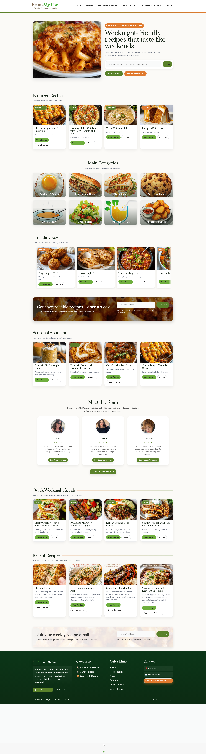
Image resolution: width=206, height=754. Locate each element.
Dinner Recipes (130, 6)
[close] (104, 745)
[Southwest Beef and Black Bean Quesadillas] (156, 509)
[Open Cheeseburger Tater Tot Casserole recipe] (49, 115)
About (169, 6)
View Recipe (41, 140)
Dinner (90, 143)
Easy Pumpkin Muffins (49, 273)
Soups (126, 137)
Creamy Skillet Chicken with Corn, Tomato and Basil (83, 131)
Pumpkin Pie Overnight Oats (47, 367)
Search (167, 64)
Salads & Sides (85, 212)
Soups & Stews (114, 73)
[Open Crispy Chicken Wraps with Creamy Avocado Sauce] (49, 509)
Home (78, 6)
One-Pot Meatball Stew (118, 365)
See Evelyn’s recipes (103, 460)
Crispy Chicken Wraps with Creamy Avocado (47, 524)
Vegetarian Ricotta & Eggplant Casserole (153, 589)
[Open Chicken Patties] (49, 574)
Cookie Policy (116, 688)
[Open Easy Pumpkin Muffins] (56, 258)
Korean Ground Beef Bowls (117, 524)
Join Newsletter (44, 690)
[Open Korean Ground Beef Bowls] (120, 509)
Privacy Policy (117, 684)
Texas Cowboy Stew (128, 273)
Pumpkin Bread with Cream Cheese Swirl (81, 367)
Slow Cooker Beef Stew (170, 273)
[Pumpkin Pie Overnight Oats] (49, 352)
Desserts (163, 137)
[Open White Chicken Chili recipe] (120, 115)
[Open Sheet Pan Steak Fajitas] (120, 574)
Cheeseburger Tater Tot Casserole (48, 130)
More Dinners (42, 145)
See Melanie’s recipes (148, 460)
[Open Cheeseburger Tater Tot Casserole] (156, 352)
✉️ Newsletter (152, 674)
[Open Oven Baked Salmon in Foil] (85, 574)
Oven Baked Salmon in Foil (82, 589)
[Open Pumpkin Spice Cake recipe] (156, 115)
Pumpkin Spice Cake (153, 128)
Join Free (163, 304)
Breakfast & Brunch (108, 6)
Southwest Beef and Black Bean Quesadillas (156, 524)
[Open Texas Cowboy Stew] (136, 258)
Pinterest (63, 690)
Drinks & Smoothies (120, 212)
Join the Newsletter (135, 73)
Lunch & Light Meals (85, 185)
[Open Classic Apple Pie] (96, 258)
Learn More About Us (104, 471)
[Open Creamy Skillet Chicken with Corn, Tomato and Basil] (85, 115)
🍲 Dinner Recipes (85, 671)
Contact (114, 680)
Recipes (89, 6)
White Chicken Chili (116, 128)
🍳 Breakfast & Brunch (87, 667)
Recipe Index (116, 671)
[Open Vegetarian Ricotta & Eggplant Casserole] (156, 574)
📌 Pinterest (151, 668)
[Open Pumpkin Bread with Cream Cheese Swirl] (85, 352)
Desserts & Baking (151, 6)
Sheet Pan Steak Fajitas (118, 588)
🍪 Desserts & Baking (87, 676)
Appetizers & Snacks (156, 212)
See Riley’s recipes (58, 460)
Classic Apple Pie (87, 273)
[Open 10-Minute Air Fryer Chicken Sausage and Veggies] (85, 509)
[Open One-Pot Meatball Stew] (120, 352)
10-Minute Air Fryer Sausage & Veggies (81, 524)
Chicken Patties (43, 588)
